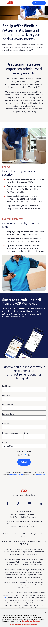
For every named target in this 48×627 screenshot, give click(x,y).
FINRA (5, 598)
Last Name (6, 395)
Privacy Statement (16, 474)
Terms (18, 511)
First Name (6, 386)
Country (5, 442)
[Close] (45, 612)
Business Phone (8, 414)
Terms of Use (40, 474)
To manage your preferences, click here (24, 624)
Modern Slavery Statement (23, 514)
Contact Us (39, 3)
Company (5, 423)
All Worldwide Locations (24, 495)
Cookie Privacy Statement (31, 621)
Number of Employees (10, 433)
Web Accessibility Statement (23, 517)
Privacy (27, 511)
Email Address (7, 405)
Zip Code (27, 433)
